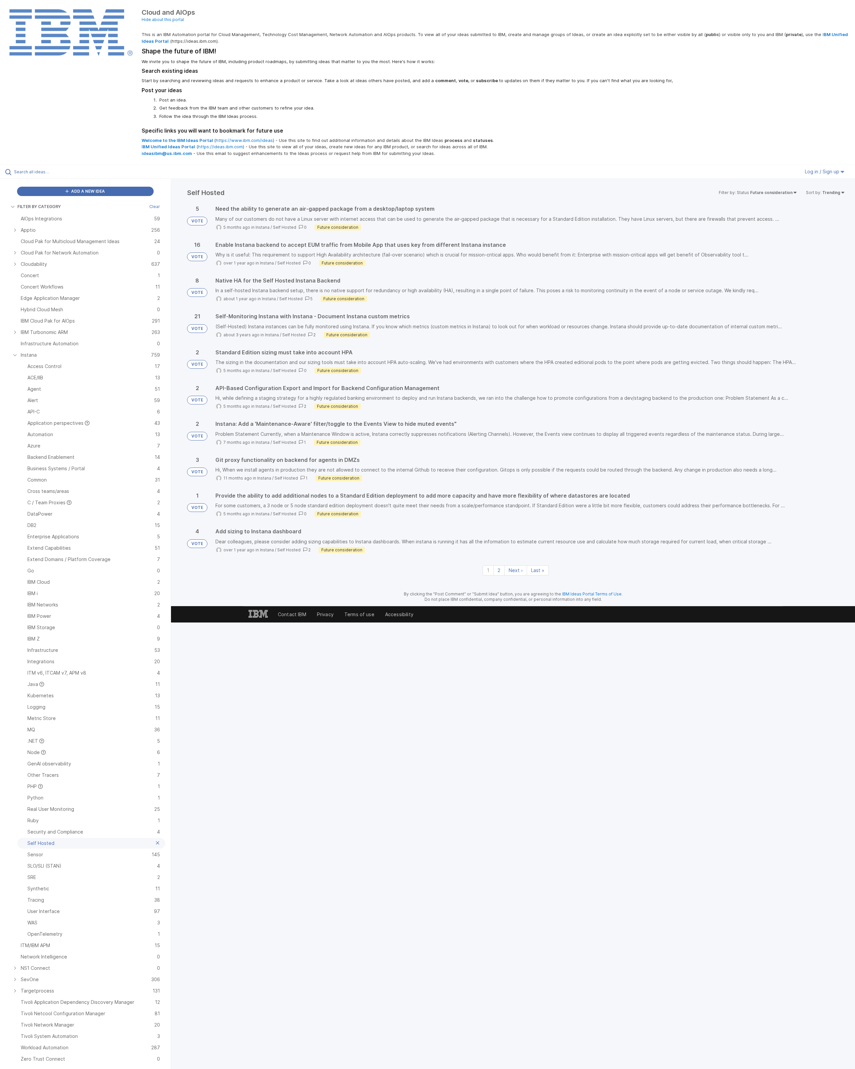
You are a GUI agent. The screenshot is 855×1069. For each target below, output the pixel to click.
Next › (516, 570)
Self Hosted (284, 227)
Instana (262, 227)
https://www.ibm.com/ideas (244, 140)
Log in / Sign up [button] (823, 171)
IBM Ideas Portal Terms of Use (592, 593)
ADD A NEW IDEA (87, 191)
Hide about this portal (163, 19)
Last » (537, 570)
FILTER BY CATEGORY (39, 206)
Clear (154, 206)
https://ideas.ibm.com (220, 146)
